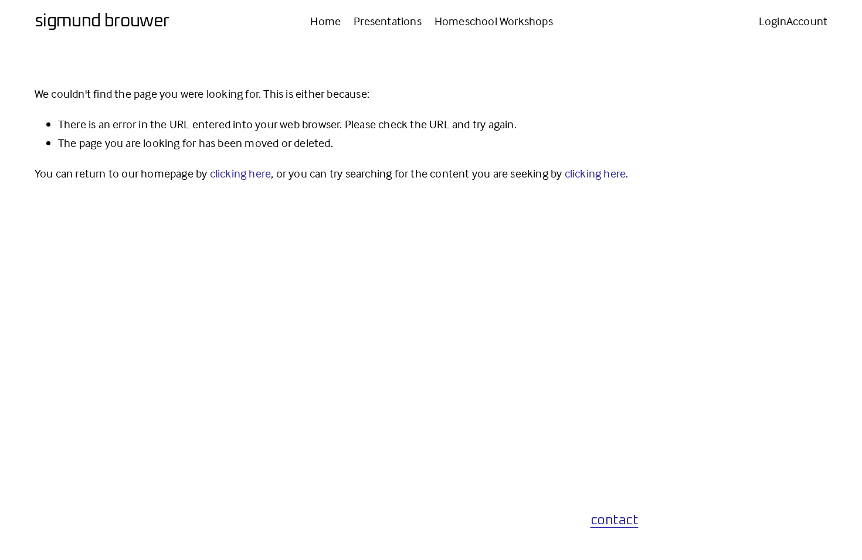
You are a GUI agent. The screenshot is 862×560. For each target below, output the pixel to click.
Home (325, 20)
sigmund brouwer (102, 21)
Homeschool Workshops (494, 20)
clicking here (241, 173)
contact (614, 520)
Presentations (388, 20)
